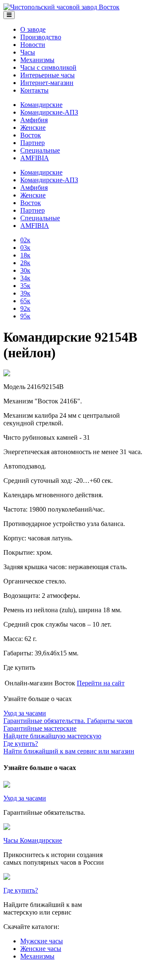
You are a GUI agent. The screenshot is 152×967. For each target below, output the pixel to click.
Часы (27, 52)
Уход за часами (24, 798)
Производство (40, 37)
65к (25, 300)
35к (25, 285)
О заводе (33, 29)
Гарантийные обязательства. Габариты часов (68, 716)
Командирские (41, 104)
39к (25, 293)
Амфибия (34, 119)
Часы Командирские (32, 840)
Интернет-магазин (46, 82)
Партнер (32, 142)
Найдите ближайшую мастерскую (52, 732)
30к (25, 270)
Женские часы (40, 948)
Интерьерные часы (47, 75)
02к (25, 240)
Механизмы (37, 59)
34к (25, 278)
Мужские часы (41, 941)
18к (25, 255)
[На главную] (61, 7)
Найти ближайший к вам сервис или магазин (68, 747)
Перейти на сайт (101, 683)
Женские (33, 127)
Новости (32, 44)
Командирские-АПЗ (49, 112)
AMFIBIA (34, 158)
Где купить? (20, 890)
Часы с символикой (48, 67)
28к (25, 262)
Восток (30, 135)
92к (25, 308)
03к (25, 247)
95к (25, 316)
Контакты (34, 90)
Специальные (40, 150)
